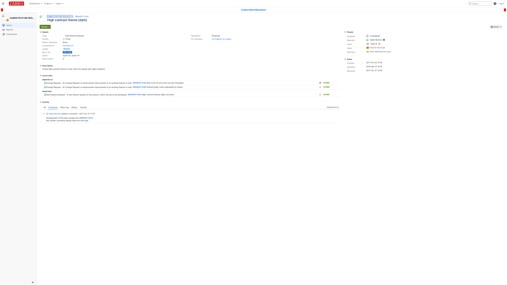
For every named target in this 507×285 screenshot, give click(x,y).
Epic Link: (46, 52)
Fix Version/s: (197, 39)
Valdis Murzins (55, 114)
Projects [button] (47, 3)
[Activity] (40, 102)
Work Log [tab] (64, 107)
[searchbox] (480, 3)
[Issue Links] (40, 76)
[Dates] (345, 59)
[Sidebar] (33, 282)
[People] (345, 32)
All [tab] (45, 107)
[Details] (40, 32)
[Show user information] (384, 40)
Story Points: (47, 59)
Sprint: (45, 55)
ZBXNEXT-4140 (82, 16)
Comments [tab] (53, 107)
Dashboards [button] (34, 3)
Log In (501, 3)
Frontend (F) (68, 45)
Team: (349, 44)
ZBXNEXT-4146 (139, 83)
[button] (3, 3)
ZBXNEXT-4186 (139, 87)
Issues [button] (58, 3)
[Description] (40, 66)
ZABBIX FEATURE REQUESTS (59, 16)
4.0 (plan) (227, 39)
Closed (326, 83)
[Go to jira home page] (16, 3)
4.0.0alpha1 (217, 39)
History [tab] (74, 107)
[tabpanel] (191, 116)
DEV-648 (67, 52)
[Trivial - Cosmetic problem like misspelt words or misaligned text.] (64, 39)
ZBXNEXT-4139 (134, 94)
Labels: (45, 49)
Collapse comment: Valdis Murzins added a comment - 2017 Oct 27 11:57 (44, 114)
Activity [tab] (83, 107)
